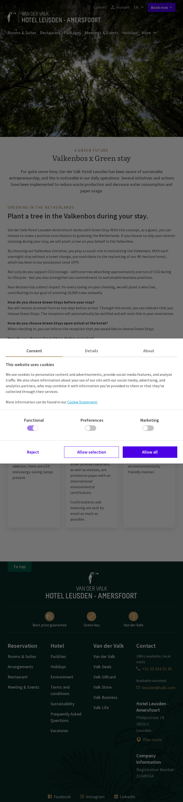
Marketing (149, 420)
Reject (33, 452)
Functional (34, 420)
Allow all (150, 452)
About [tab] (148, 350)
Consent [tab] (34, 350)
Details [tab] (91, 350)
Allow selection (91, 452)
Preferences (92, 420)
